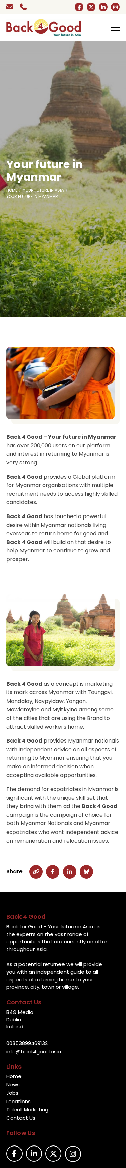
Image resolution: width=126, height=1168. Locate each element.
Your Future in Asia (43, 190)
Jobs (12, 1092)
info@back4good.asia (33, 1051)
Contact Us (20, 1117)
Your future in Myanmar (32, 196)
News (13, 1084)
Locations (18, 1101)
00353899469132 (27, 1043)
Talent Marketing (27, 1109)
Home (11, 190)
